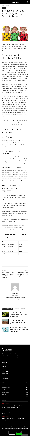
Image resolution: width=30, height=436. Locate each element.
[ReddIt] (20, 22)
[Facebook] (3, 22)
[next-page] (5, 335)
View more (4, 431)
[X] (6, 22)
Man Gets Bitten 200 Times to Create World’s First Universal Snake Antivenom (19, 314)
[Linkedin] (17, 22)
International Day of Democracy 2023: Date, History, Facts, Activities (22, 274)
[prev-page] (2, 335)
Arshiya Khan (5, 19)
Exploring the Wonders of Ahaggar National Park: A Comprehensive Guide (17, 322)
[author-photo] (15, 291)
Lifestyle (7, 5)
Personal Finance (5, 403)
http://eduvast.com (15, 295)
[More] (24, 22)
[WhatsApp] (13, 22)
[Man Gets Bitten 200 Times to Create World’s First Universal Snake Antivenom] (5, 314)
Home (3, 5)
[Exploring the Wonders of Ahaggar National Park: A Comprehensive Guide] (5, 321)
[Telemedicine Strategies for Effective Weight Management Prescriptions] (5, 329)
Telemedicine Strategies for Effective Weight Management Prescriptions (19, 329)
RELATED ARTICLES (7, 308)
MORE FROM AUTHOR (19, 308)
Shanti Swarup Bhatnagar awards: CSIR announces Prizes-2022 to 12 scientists (8, 275)
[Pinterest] (10, 22)
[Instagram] (15, 302)
